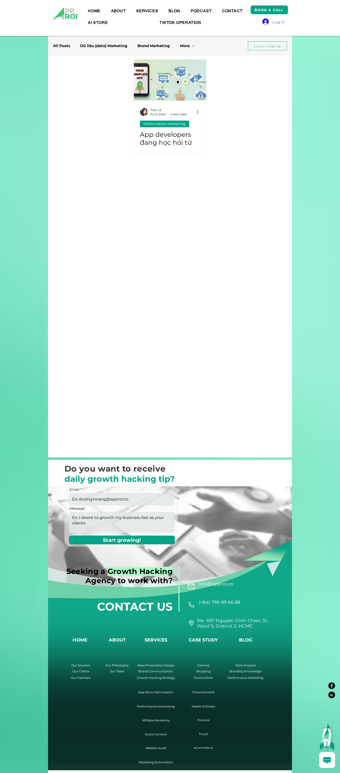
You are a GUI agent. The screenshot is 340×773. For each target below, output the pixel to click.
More (185, 46)
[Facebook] (331, 685)
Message (77, 508)
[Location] (191, 605)
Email (74, 489)
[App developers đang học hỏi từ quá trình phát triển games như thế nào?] (170, 80)
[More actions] (199, 112)
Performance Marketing (164, 124)
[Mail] (191, 586)
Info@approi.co (216, 584)
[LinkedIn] (331, 695)
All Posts (61, 46)
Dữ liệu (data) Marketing (103, 46)
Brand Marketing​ (153, 46)
